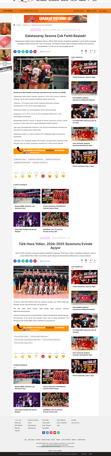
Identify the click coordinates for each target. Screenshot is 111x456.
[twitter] (19, 51)
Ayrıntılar (84, 454)
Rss (26, 439)
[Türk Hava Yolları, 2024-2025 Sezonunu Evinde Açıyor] (41, 282)
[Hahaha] (49, 173)
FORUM (38, 439)
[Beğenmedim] (36, 173)
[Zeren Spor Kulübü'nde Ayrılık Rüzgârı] (26, 219)
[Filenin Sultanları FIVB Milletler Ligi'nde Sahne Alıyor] (55, 196)
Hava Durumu (75, 423)
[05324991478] (58, 432)
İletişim (58, 439)
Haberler (18, 25)
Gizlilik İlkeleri (81, 439)
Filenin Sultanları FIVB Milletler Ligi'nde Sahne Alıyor (54, 207)
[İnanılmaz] (56, 173)
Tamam (90, 454)
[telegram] (27, 51)
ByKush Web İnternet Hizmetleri (51, 446)
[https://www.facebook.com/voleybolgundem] (43, 432)
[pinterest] (35, 51)
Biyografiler (45, 428)
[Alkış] (22, 173)
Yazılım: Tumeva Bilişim (55, 450)
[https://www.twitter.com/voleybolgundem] (47, 432)
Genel (29, 423)
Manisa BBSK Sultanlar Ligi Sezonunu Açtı (25, 207)
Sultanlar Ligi (26, 25)
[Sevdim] (29, 173)
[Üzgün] (63, 173)
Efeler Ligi (18, 423)
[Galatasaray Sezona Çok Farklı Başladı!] (41, 72)
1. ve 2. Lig (18, 420)
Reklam (74, 439)
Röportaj (17, 428)
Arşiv (58, 425)
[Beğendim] (15, 173)
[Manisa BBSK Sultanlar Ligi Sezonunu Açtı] (26, 196)
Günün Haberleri (62, 423)
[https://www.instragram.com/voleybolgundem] (51, 432)
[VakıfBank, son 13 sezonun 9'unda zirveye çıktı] (55, 219)
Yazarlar (104, 11)
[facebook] (15, 51)
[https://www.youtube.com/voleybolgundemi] (54, 432)
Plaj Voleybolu (32, 425)
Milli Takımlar (18, 425)
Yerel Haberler (61, 420)
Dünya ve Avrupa (33, 420)
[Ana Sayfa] (14, 25)
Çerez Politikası (66, 439)
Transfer (17, 430)
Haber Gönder (46, 439)
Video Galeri (79, 11)
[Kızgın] (43, 173)
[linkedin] (31, 51)
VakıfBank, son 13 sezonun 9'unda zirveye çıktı (53, 230)
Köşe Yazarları (46, 425)
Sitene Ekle (31, 439)
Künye (53, 439)
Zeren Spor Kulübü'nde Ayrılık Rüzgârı (26, 230)
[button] (17, 11)
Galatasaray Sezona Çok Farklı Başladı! (41, 25)
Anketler (73, 420)
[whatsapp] (23, 51)
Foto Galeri (92, 11)
